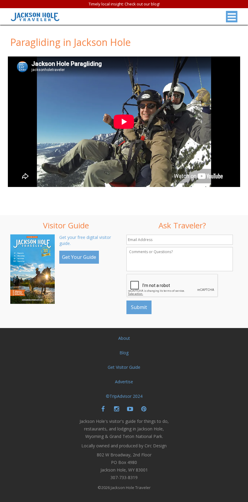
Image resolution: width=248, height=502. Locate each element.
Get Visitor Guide (124, 367)
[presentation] (172, 286)
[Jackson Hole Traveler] (35, 18)
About (124, 338)
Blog (124, 353)
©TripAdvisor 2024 (124, 396)
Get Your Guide (79, 257)
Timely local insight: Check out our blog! (124, 4)
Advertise (124, 382)
